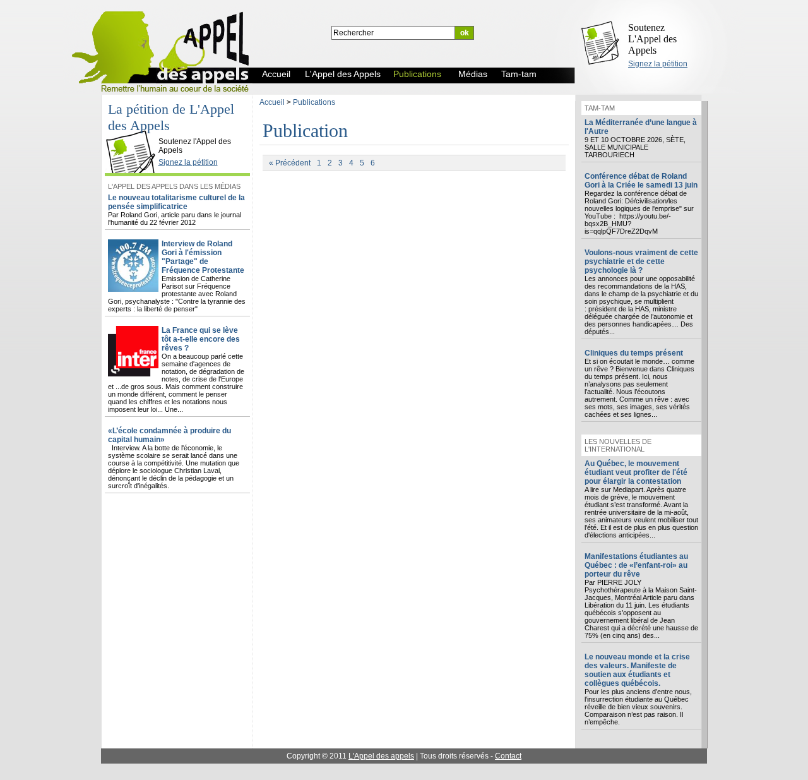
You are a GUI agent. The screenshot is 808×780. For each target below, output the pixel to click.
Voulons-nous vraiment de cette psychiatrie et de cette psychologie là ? (641, 261)
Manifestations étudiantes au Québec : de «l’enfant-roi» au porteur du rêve (636, 565)
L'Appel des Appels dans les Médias (174, 186)
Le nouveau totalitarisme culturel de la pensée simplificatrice (176, 202)
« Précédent (290, 163)
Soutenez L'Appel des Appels (652, 39)
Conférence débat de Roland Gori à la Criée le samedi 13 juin (641, 180)
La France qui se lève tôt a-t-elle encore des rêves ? (201, 339)
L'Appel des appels (381, 756)
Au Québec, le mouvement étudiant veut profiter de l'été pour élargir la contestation (636, 472)
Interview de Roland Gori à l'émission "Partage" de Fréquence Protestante (203, 257)
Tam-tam (600, 108)
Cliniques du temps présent (634, 353)
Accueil (272, 102)
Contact (508, 756)
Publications (314, 102)
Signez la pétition (657, 63)
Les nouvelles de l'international (618, 445)
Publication (305, 130)
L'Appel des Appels (134, 130)
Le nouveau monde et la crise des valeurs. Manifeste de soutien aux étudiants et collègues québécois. (637, 670)
